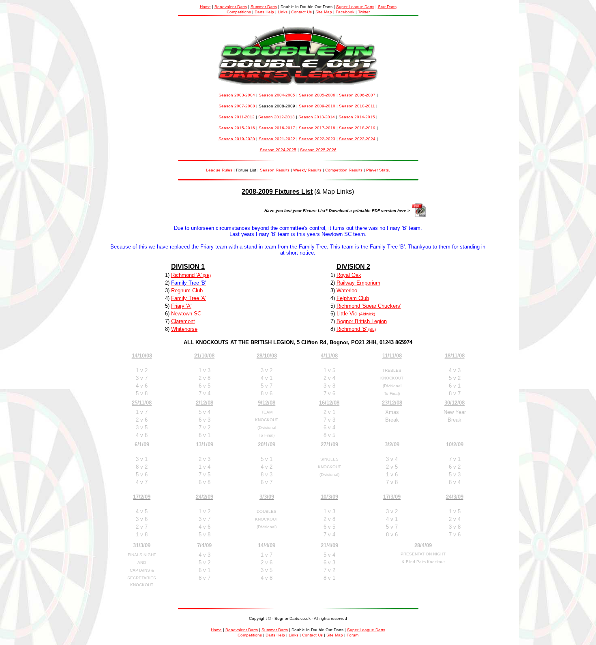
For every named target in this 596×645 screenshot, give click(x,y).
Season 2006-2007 (357, 95)
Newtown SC (186, 314)
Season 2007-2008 (237, 106)
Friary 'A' (181, 306)
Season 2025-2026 (318, 150)
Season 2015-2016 (237, 128)
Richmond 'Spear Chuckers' (369, 306)
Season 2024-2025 (278, 150)
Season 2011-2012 (237, 117)
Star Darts (387, 6)
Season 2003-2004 (237, 95)
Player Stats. (378, 170)
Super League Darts (355, 6)
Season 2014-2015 (357, 117)
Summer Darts (264, 6)
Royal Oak (349, 275)
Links (282, 12)
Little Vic (348, 314)
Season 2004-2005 (277, 95)
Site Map (323, 12)
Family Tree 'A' (188, 298)
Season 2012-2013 (276, 117)
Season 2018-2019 (357, 128)
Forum (352, 635)
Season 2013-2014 (316, 117)
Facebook (345, 12)
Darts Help (264, 12)
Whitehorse (184, 329)
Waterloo (347, 290)
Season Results (274, 170)
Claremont (183, 321)
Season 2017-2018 (317, 128)
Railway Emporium (358, 283)
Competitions (239, 12)
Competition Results (343, 170)
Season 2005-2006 (317, 95)
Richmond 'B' (352, 329)
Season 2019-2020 (237, 139)
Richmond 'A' (186, 275)
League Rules (219, 170)
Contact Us (301, 12)
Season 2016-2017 (277, 128)
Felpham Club (353, 298)
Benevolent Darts (230, 6)
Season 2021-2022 (277, 139)
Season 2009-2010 (317, 106)
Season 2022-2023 (317, 139)
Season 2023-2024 (357, 139)
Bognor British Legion (362, 321)
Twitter (364, 12)
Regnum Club (187, 290)
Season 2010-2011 (357, 106)
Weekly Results (307, 170)
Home (205, 6)
